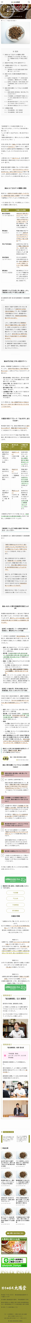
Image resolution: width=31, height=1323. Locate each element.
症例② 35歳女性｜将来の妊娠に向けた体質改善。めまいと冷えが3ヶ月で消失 (18, 83)
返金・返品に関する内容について (11, 1318)
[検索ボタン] (29, 2)
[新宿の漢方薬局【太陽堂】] (15, 2)
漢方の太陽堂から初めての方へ (15, 1316)
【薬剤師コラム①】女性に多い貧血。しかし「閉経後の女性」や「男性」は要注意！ (18, 58)
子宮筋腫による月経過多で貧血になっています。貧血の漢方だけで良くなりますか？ (18, 97)
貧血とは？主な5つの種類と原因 (14, 54)
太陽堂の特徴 (9, 108)
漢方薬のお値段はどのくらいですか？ (18, 105)
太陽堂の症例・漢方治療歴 (21, 1314)
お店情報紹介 (10, 1314)
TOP (5, 1314)
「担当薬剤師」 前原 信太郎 (15, 112)
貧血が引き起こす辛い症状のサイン (15, 62)
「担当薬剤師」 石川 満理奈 (15, 110)
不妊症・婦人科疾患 (8, 14)
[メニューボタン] (2, 2)
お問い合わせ (23, 1318)
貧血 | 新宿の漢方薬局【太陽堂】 (18, 757)
